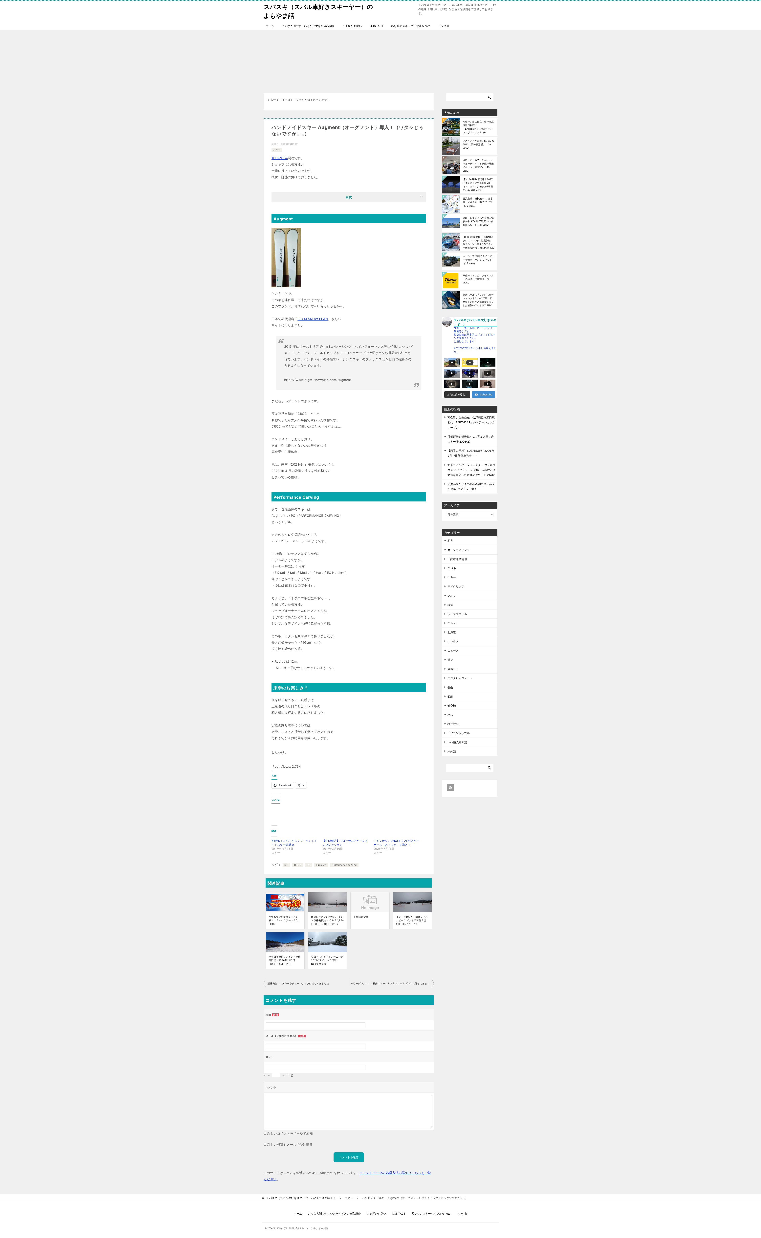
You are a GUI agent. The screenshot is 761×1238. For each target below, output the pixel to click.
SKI (286, 864)
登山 (450, 687)
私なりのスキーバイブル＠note (410, 26)
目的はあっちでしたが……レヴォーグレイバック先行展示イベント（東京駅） (478, 165)
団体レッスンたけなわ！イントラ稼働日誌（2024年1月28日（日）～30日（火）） (327, 920)
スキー (276, 149)
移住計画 (453, 723)
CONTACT (376, 26)
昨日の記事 (280, 158)
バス (450, 714)
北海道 (451, 632)
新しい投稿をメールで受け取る (290, 1144)
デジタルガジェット (459, 678)
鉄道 (450, 605)
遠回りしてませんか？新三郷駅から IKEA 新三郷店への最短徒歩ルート (478, 221)
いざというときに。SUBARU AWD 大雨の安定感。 (478, 144)
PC (309, 864)
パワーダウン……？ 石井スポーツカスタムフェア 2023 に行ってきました (391, 983)
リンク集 (443, 26)
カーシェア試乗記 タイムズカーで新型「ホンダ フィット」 (478, 260)
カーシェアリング (458, 549)
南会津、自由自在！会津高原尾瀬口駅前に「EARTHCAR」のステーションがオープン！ (478, 127)
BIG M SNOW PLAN (312, 319)
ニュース (453, 650)
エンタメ (453, 641)
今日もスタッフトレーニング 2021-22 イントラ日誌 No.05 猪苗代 (327, 960)
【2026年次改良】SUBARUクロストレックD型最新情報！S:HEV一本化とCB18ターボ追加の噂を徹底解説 (478, 242)
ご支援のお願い (352, 26)
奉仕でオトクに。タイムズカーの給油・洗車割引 (478, 279)
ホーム (270, 26)
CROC (297, 864)
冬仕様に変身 (361, 916)
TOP (301, 1198)
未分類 (451, 751)
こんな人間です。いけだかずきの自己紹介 (308, 26)
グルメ (451, 623)
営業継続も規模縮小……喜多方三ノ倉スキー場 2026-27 (478, 202)
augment (321, 864)
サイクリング (455, 586)
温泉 (450, 659)
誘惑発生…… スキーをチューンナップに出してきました (298, 983)
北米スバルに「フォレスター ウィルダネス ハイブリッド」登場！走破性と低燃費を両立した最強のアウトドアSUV (478, 300)
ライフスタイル (457, 614)
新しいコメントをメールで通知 (290, 1133)
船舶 (450, 696)
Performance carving (344, 864)
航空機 (451, 705)
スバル (451, 568)
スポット (453, 669)
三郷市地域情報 (457, 559)
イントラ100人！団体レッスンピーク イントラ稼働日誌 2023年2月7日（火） (412, 920)
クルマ (451, 595)
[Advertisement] (380, 59)
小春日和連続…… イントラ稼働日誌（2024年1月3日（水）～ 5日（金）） (285, 960)
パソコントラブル (458, 733)
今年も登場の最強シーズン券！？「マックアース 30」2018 (284, 920)
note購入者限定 (457, 742)
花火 (450, 540)
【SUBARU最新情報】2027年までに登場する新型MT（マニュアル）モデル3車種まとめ (478, 184)
